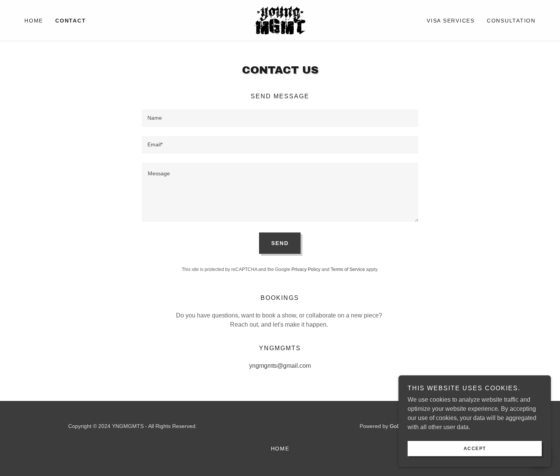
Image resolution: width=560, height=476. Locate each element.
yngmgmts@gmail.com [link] (280, 365)
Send (279, 243)
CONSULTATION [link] (511, 21)
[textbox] (280, 118)
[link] (280, 20)
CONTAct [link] (70, 21)
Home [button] (280, 449)
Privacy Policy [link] (305, 269)
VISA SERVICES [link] (451, 21)
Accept (475, 448)
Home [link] (33, 21)
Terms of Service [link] (348, 269)
